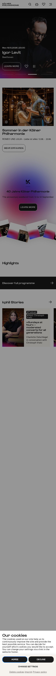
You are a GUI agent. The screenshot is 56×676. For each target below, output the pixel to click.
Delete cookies (16, 672)
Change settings (28, 666)
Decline (41, 659)
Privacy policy (40, 672)
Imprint (28, 672)
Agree (14, 659)
